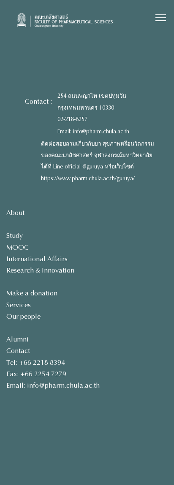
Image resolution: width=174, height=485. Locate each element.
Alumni (17, 339)
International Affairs (37, 259)
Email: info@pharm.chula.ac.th (93, 131)
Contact (18, 351)
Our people (23, 316)
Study (14, 235)
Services (18, 305)
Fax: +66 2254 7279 (36, 374)
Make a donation (31, 293)
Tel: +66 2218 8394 (35, 362)
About (15, 213)
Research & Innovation (40, 270)
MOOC (17, 247)
